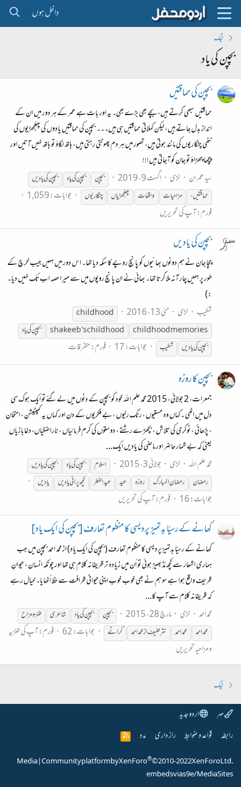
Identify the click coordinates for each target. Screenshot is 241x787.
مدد (143, 736)
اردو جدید (189, 714)
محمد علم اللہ (200, 465)
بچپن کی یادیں (192, 243)
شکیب (204, 313)
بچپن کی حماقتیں (190, 93)
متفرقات (79, 347)
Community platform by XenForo (137, 762)
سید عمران (200, 178)
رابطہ (227, 736)
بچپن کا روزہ (195, 380)
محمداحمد (205, 615)
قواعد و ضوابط (198, 736)
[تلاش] (14, 13)
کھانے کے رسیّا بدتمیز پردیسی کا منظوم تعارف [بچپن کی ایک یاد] (121, 529)
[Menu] (224, 13)
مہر (220, 714)
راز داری (165, 736)
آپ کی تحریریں (178, 213)
